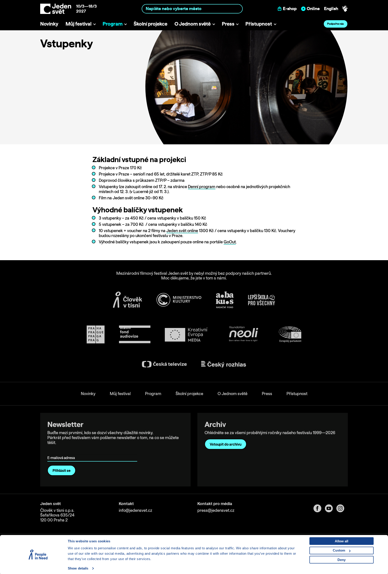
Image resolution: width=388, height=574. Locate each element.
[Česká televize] (164, 364)
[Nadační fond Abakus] (225, 299)
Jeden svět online (182, 230)
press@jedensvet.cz (215, 510)
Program (113, 23)
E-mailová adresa (62, 451)
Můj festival (78, 23)
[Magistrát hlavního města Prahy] (95, 334)
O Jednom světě (192, 23)
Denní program (201, 186)
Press (228, 23)
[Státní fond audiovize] (135, 334)
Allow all (341, 541)
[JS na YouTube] (330, 508)
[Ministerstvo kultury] (179, 300)
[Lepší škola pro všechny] (261, 299)
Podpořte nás (335, 23)
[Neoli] (243, 334)
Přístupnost (258, 23)
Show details (78, 568)
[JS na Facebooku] (319, 508)
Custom (339, 550)
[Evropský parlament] (290, 334)
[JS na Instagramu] (342, 508)
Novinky (49, 23)
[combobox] (192, 8)
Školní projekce (150, 23)
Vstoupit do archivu (225, 444)
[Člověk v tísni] (127, 299)
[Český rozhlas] (223, 364)
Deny (341, 560)
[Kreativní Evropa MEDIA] (186, 334)
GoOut (230, 242)
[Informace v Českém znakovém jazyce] (345, 9)
